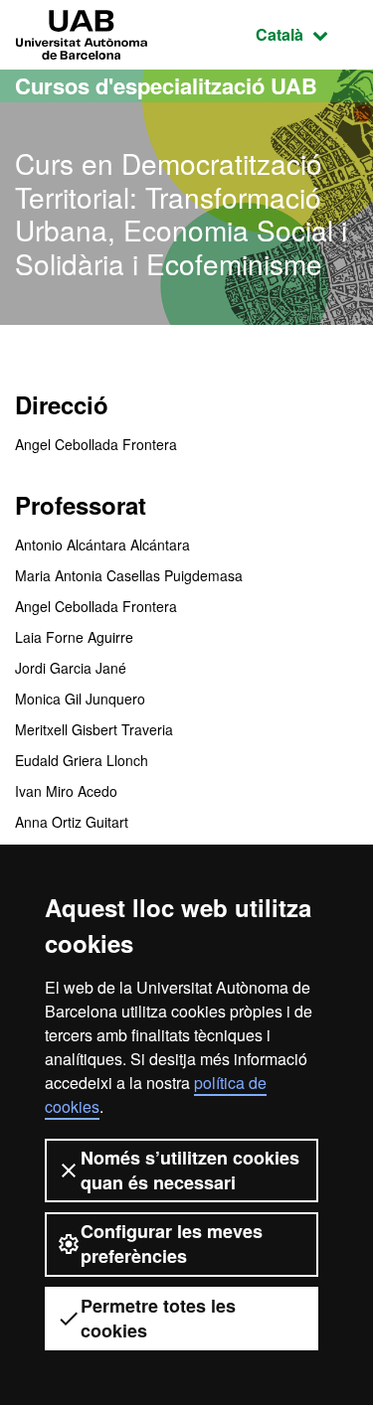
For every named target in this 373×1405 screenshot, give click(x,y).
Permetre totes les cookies (158, 1318)
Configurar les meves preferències (172, 1243)
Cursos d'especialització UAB (166, 85)
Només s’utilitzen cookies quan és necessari (190, 1170)
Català (307, 34)
